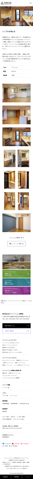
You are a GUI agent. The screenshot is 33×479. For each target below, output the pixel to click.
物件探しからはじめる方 (8, 347)
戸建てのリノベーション (14, 373)
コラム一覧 (5, 395)
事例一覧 (4, 373)
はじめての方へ (9, 265)
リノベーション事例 (20, 300)
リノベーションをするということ (10, 342)
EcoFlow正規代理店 (14, 466)
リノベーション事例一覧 (17, 243)
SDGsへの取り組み (23, 466)
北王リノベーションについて (9, 345)
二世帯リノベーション (8, 362)
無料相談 (16, 476)
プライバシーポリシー (9, 458)
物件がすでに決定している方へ (9, 282)
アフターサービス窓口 (18, 419)
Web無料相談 (14, 403)
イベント (27, 476)
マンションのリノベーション (9, 375)
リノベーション (13, 395)
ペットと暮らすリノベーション (22, 365)
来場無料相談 (5, 403)
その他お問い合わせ (24, 403)
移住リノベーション (20, 362)
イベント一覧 (5, 387)
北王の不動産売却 (6, 419)
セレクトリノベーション (8, 360)
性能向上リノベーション (22, 360)
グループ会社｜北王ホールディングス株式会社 (16, 468)
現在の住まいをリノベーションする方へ (11, 290)
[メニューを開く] (31, 3)
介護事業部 (7, 466)
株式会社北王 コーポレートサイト (21, 458)
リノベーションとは (10, 258)
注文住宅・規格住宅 (9, 331)
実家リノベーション (7, 365)
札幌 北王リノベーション (7, 300)
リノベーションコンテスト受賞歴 (10, 378)
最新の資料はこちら (10, 325)
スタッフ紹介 (5, 416)
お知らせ (13, 416)
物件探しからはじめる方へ (10, 273)
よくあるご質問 (21, 416)
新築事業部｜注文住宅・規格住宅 (16, 460)
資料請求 (4, 411)
